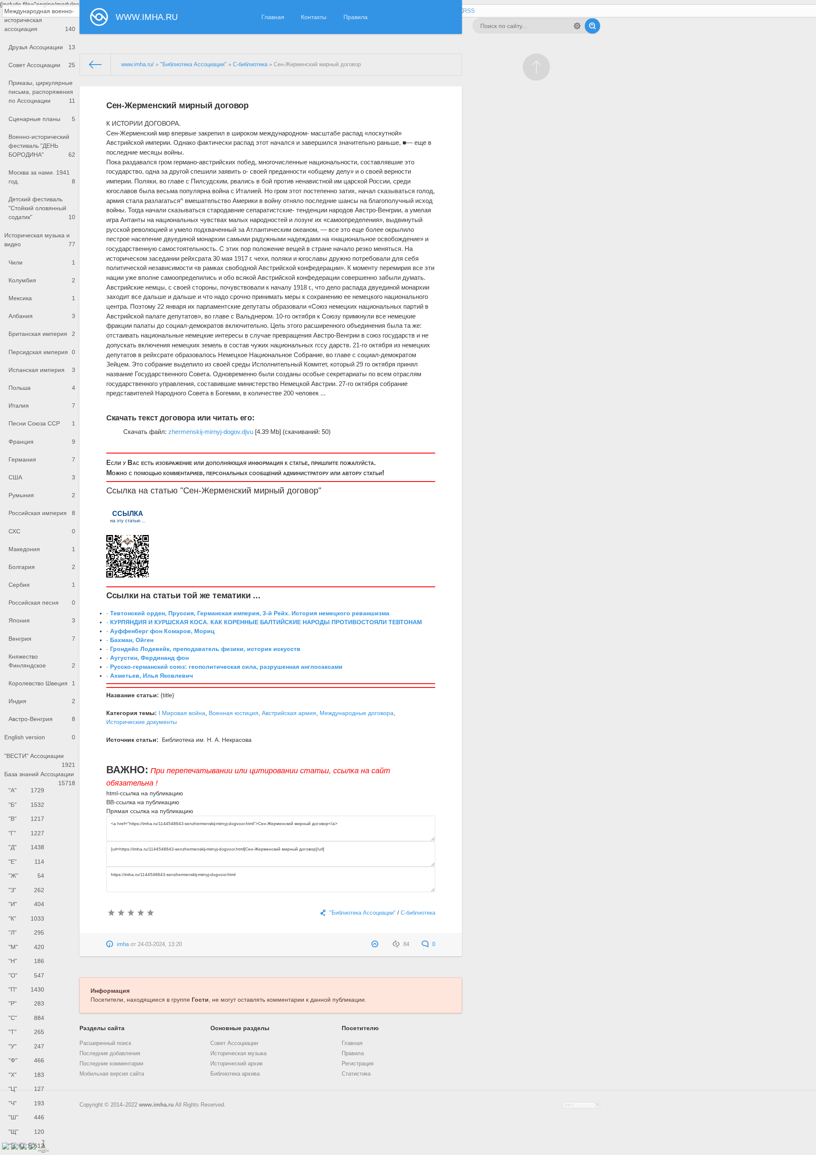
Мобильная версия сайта (111, 1074)
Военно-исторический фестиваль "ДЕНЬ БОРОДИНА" (41, 145)
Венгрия (41, 638)
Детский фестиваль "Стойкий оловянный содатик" (41, 208)
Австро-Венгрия (41, 719)
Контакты (313, 17)
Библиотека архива (235, 1074)
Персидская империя (41, 352)
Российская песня (41, 602)
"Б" (26, 804)
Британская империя (41, 333)
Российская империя (41, 513)
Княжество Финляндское (41, 661)
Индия (41, 701)
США (41, 477)
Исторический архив (236, 1064)
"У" (26, 1046)
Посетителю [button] (360, 1028)
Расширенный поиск (105, 1043)
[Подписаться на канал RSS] (465, 10)
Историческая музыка (238, 1053)
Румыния (41, 495)
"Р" (26, 1003)
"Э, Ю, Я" (26, 1145)
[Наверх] (536, 67)
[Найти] (592, 26)
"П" (26, 989)
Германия (41, 459)
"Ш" (26, 1117)
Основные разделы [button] (239, 1028)
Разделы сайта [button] (102, 1028)
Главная (272, 17)
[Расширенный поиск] (577, 26)
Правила (355, 17)
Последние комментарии (111, 1064)
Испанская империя (41, 369)
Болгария (41, 566)
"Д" (26, 847)
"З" (26, 890)
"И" (26, 904)
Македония (41, 549)
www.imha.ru (156, 1105)
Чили (41, 262)
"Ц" (26, 1088)
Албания (41, 316)
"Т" (26, 1031)
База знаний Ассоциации (39, 777)
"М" (26, 947)
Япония (41, 620)
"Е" (26, 861)
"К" (26, 918)
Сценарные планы (41, 119)
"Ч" (26, 1103)
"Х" (26, 1074)
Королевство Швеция (41, 683)
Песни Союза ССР (41, 423)
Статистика (356, 1074)
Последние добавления (109, 1053)
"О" (26, 975)
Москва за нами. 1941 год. (41, 177)
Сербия (41, 584)
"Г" (26, 833)
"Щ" (26, 1131)
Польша (41, 387)
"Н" (26, 961)
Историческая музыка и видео (39, 240)
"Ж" (26, 875)
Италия (41, 405)
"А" (26, 790)
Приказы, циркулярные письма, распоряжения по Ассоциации (41, 91)
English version (39, 737)
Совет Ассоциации (41, 65)
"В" (26, 818)
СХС (41, 531)
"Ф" (26, 1060)
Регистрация (358, 1064)
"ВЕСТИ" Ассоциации (39, 758)
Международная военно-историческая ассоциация (39, 20)
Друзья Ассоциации (41, 47)
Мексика (41, 298)
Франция (41, 441)
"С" (26, 1017)
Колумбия (41, 280)
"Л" (26, 932)
